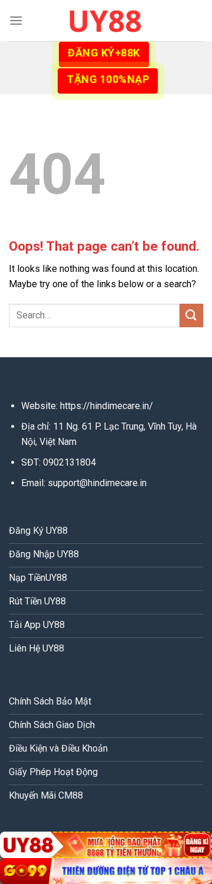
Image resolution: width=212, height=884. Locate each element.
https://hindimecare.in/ (106, 405)
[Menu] (16, 20)
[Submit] (191, 315)
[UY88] (106, 20)
